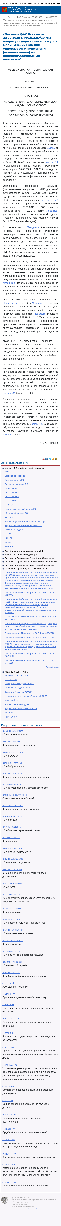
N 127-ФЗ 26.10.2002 (11, 919)
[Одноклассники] (52, 458)
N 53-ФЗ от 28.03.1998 (12, 962)
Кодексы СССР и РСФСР (17, 672)
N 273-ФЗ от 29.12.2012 (12, 763)
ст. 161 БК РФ (8, 1086)
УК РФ (8, 542)
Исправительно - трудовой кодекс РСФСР (26, 696)
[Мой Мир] (56, 458)
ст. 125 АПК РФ (9, 1182)
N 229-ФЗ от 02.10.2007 (12, 951)
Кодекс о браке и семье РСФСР (21, 708)
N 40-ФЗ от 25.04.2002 (12, 752)
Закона (7, 434)
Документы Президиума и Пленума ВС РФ (26, 569)
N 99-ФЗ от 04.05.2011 (12, 870)
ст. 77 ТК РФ (7, 1100)
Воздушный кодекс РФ (16, 484)
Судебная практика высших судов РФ (24, 551)
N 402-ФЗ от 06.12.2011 (12, 848)
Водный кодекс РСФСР (16, 675)
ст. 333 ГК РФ (8, 983)
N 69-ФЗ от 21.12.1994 (11, 742)
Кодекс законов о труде (17, 704)
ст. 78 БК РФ (8, 1047)
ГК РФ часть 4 (12, 500)
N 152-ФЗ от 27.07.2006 (12, 930)
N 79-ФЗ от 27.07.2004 (12, 774)
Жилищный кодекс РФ (16, 513)
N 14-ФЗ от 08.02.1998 (12, 884)
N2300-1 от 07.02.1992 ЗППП (15, 795)
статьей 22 (9, 393)
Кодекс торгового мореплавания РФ (23, 525)
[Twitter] (49, 458)
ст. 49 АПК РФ (8, 1164)
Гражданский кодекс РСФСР (19, 683)
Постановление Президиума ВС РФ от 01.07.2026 (29, 633)
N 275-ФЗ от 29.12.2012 (12, 784)
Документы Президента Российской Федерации (29, 558)
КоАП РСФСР (11, 700)
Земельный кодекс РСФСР (18, 692)
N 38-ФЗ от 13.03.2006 (12, 816)
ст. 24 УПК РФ (8, 1140)
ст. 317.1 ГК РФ (8, 994)
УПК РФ (9, 546)
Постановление (11, 303)
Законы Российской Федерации (21, 554)
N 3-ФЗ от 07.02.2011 (11, 838)
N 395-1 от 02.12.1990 (11, 973)
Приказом (39, 313)
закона (51, 148)
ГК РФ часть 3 (12, 496)
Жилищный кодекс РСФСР (18, 688)
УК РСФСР (10, 712)
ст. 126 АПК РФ (9, 1154)
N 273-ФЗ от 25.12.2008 (12, 806)
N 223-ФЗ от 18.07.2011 (12, 894)
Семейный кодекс (14, 529)
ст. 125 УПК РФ (9, 1129)
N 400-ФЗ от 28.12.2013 (12, 731)
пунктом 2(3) (50, 200)
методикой (51, 210)
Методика (37, 303)
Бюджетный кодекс (15, 476)
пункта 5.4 (52, 162)
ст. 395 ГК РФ (8, 1005)
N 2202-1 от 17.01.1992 (11, 909)
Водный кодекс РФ (14, 480)
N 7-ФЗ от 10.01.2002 (11, 827)
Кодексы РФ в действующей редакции (24, 468)
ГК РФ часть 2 (12, 492)
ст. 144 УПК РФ (9, 1115)
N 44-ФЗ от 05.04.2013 (12, 941)
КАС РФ (9, 517)
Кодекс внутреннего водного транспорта (26, 521)
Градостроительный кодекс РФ (20, 509)
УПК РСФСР (11, 717)
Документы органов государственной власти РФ (29, 565)
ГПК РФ (9, 505)
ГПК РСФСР (11, 679)
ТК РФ (8, 534)
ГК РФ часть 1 (11, 488)
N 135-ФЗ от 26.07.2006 (12, 859)
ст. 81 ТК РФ (7, 1033)
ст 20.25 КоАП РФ (10, 1019)
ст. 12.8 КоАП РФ (9, 1065)
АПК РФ (9, 471)
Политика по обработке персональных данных (26, 1208)
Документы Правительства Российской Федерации (31, 561)
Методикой (33, 227)
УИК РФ (9, 538)
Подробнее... (52, 667)
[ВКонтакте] (46, 458)
